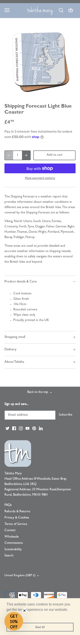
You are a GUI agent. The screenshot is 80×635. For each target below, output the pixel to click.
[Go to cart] (70, 10)
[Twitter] (7, 428)
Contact (10, 530)
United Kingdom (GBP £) (19, 575)
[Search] (61, 10)
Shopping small (14, 337)
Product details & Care (20, 282)
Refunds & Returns (17, 511)
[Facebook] (14, 428)
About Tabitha (14, 362)
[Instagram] (21, 428)
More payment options (40, 178)
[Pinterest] (34, 428)
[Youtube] (27, 428)
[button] (13, 621)
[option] (40, 61)
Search (9, 556)
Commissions (13, 543)
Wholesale (11, 537)
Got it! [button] (40, 627)
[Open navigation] (7, 10)
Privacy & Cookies (16, 518)
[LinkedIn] (41, 428)
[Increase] (26, 155)
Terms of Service (15, 524)
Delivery (10, 349)
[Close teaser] (24, 610)
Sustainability (13, 549)
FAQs (8, 505)
